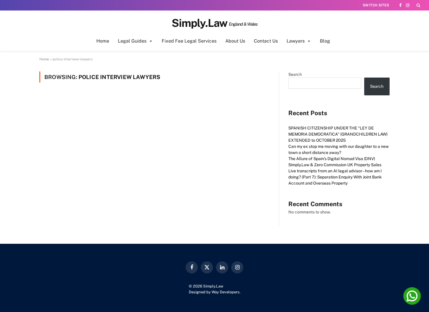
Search (295, 74)
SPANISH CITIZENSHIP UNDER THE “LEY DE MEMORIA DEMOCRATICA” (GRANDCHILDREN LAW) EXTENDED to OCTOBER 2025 (338, 134)
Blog (325, 41)
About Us (235, 41)
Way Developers (226, 292)
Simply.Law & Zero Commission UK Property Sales (334, 164)
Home (102, 41)
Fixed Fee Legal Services (189, 41)
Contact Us (266, 41)
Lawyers (296, 41)
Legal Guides (132, 41)
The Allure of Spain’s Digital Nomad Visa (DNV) (331, 158)
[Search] (417, 5)
